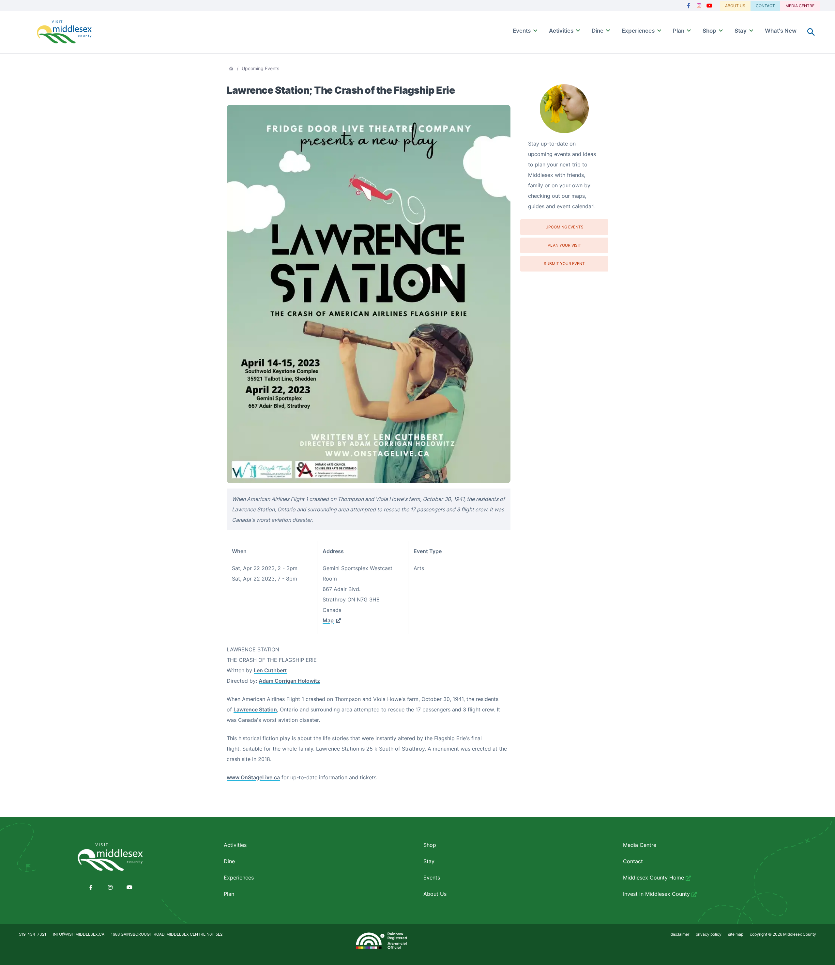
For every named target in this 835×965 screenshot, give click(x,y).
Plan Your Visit (564, 245)
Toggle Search (811, 32)
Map (328, 620)
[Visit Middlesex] (110, 857)
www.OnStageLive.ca (253, 777)
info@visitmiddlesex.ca (78, 934)
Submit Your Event (564, 263)
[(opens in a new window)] (688, 5)
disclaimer (680, 934)
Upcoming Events (260, 68)
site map (735, 934)
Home (231, 68)
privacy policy (708, 934)
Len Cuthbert (270, 670)
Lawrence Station (255, 709)
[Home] (64, 32)
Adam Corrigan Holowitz (289, 680)
